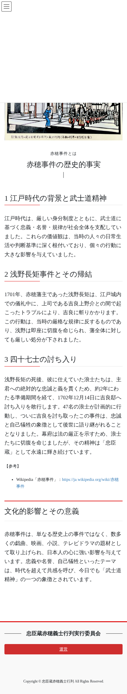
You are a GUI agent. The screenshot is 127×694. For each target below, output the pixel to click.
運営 (63, 649)
